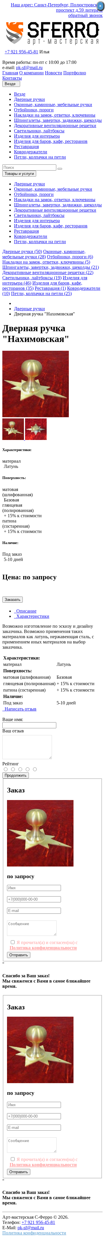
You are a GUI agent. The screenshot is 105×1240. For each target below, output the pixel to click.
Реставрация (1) (50, 288)
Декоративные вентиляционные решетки (55, 125)
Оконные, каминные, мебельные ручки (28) (43, 254)
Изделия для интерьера (37, 136)
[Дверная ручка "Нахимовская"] (35, 415)
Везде (19, 94)
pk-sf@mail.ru (29, 67)
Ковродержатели (30, 151)
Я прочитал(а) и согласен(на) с (44, 945)
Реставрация (26, 146)
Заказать (12, 599)
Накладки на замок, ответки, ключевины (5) (46, 261)
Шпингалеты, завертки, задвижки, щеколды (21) (50, 267)
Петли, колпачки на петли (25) (41, 293)
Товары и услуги (19, 173)
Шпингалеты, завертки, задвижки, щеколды (58, 120)
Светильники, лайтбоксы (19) (32, 277)
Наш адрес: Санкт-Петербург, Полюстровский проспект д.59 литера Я (57, 7)
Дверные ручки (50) (22, 251)
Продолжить (16, 775)
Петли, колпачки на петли (40, 157)
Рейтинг (10, 763)
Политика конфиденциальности (34, 1232)
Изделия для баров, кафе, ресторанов (51, 141)
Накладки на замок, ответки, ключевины (54, 115)
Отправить (18, 955)
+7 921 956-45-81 (21, 51)
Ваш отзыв (13, 730)
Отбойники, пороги (34, 109)
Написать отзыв (19, 708)
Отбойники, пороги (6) (70, 256)
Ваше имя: (12, 719)
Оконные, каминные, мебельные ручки (53, 104)
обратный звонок (85, 15)
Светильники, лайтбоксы (39, 130)
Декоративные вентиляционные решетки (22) (47, 272)
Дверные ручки (29, 99)
